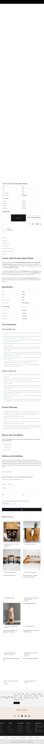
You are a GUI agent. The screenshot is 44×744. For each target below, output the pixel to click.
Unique (11, 230)
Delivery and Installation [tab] (7, 251)
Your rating (4, 484)
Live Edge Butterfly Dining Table (29, 626)
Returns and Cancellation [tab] (7, 248)
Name (3, 494)
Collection (28, 723)
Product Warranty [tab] (6, 245)
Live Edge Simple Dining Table (9, 597)
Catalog (10, 723)
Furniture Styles (21, 723)
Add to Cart (18, 217)
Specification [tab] (5, 240)
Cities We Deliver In (7, 697)
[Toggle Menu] (2, 2)
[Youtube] (22, 716)
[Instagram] (18, 716)
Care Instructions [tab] (6, 243)
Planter (8, 230)
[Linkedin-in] (29, 716)
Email (24, 494)
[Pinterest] (25, 716)
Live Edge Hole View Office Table (29, 544)
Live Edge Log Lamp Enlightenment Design (11, 626)
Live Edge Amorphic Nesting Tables (10, 572)
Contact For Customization (33, 217)
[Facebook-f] (15, 716)
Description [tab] (4, 237)
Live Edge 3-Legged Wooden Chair (30, 681)
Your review (4, 487)
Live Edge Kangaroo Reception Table (30, 572)
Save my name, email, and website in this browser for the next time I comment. (16, 501)
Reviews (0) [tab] (4, 254)
